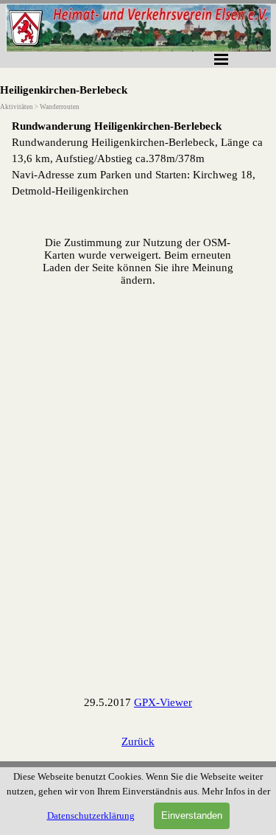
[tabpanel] (138, 158)
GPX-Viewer (163, 702)
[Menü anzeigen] (221, 59)
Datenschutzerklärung (91, 815)
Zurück (138, 741)
